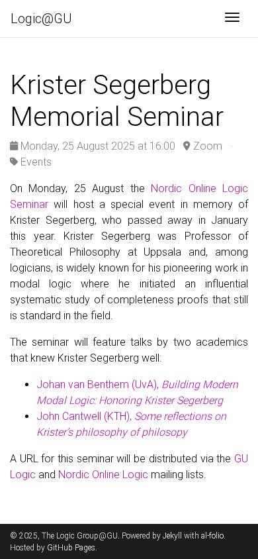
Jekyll (172, 535)
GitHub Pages (71, 547)
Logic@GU (41, 18)
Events (36, 162)
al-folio (212, 535)
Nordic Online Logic (103, 474)
